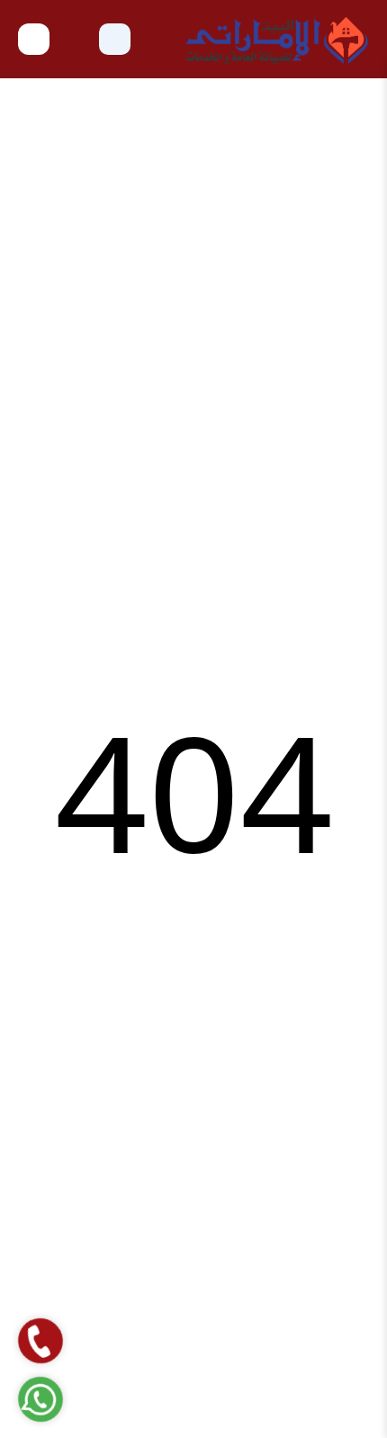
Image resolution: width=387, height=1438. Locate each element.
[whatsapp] (40, 1399)
